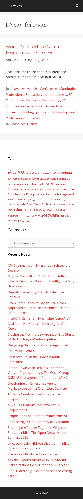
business (51, 178)
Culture (13, 189)
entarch (27, 106)
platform (30, 209)
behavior (26, 178)
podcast (40, 209)
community (59, 184)
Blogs (43, 178)
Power (49, 209)
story (63, 215)
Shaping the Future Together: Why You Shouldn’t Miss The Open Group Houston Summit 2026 (39, 432)
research (26, 216)
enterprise (52, 189)
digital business (55, 94)
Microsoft (13, 204)
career (25, 184)
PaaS (71, 204)
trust (11, 221)
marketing (59, 199)
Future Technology (20, 112)
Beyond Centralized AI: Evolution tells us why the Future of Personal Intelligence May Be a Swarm (41, 281)
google (37, 199)
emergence (40, 189)
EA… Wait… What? (21, 351)
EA (31, 189)
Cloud (47, 184)
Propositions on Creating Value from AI (37, 416)
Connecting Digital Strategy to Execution (38, 421)
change (35, 184)
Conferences (49, 88)
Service (35, 215)
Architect (54, 172)
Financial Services (17, 199)
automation (14, 178)
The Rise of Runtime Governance (32, 454)
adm (37, 172)
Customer (24, 189)
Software (50, 215)
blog (35, 178)
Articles (32, 88)
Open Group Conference (40, 204)
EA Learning (51, 100)
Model (22, 204)
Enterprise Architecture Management (50, 194)
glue (29, 199)
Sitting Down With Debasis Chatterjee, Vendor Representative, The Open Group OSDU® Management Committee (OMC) (38, 372)
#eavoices (17, 88)
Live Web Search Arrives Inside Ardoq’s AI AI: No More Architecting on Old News (39, 323)
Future (32, 124)
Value (17, 221)
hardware (47, 199)
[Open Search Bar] (77, 6)
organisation (62, 204)
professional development (56, 112)
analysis (44, 172)
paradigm (16, 209)
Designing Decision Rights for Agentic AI (38, 345)
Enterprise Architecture (52, 106)
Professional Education (23, 118)
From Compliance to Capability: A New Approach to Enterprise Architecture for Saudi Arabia (38, 308)
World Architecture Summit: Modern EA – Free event (35, 49)
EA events (33, 100)
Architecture (67, 172)
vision (25, 221)
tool (69, 215)
